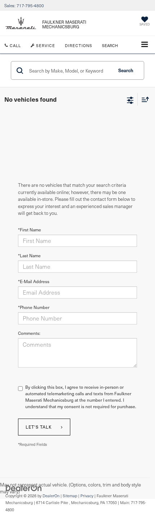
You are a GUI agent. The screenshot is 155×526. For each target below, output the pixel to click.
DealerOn (51, 495)
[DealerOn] (23, 487)
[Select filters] (130, 99)
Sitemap (70, 495)
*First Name (29, 229)
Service (45, 45)
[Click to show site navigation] (144, 45)
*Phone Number (33, 307)
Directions (78, 45)
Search (125, 70)
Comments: (29, 333)
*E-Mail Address (33, 281)
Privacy (86, 495)
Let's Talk (39, 427)
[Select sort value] (143, 99)
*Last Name (29, 255)
